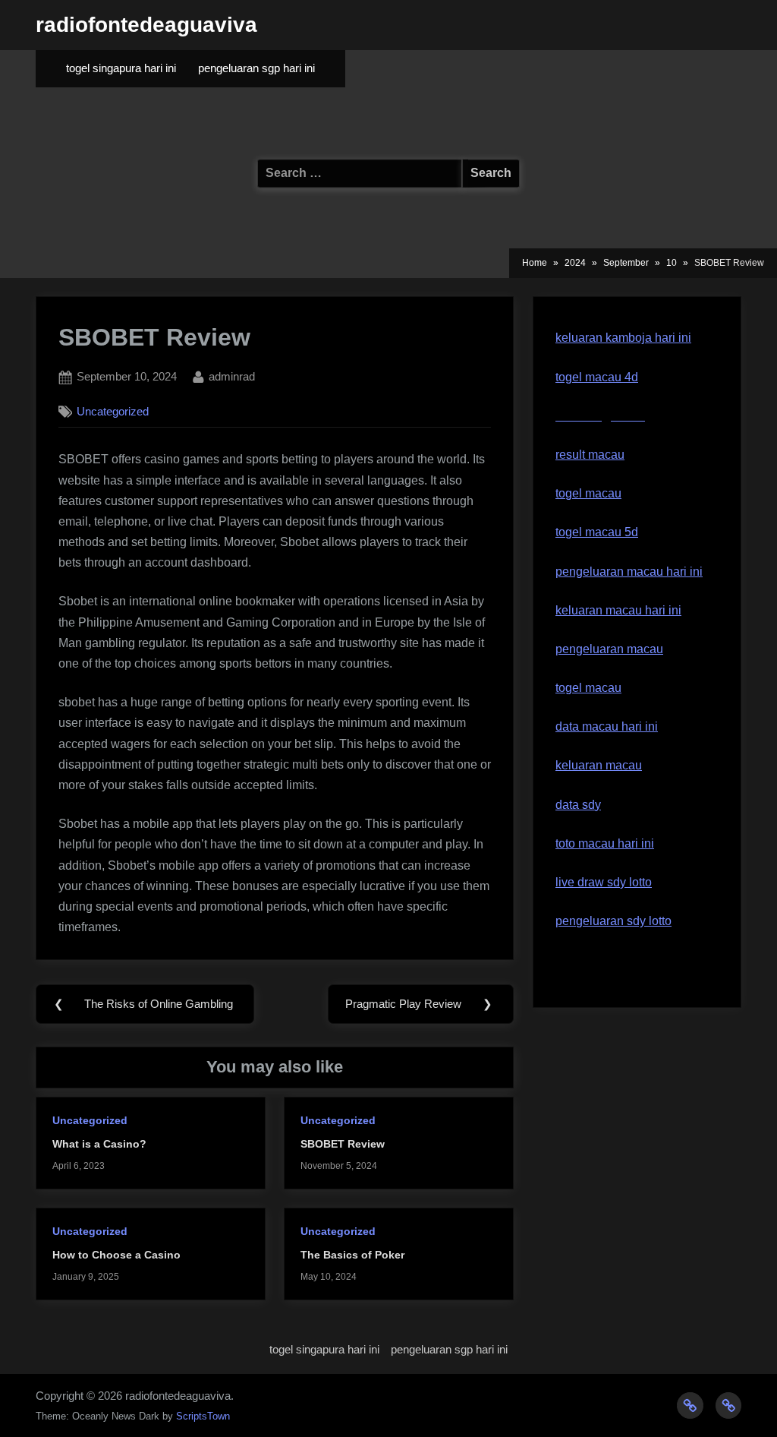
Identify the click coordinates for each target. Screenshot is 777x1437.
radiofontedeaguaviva (146, 24)
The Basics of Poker (352, 1255)
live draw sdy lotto (603, 882)
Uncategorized (113, 411)
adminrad (232, 376)
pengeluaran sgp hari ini (256, 68)
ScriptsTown (203, 1416)
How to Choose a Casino (116, 1255)
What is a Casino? (99, 1144)
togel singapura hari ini (121, 68)
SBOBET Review (342, 1144)
